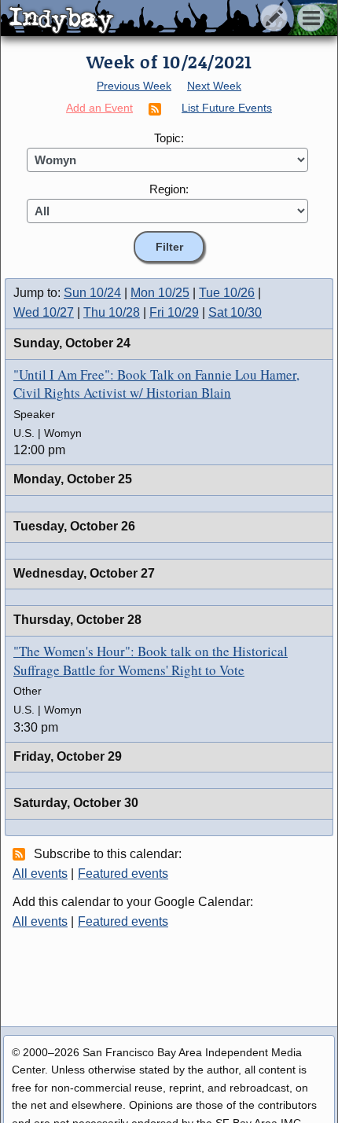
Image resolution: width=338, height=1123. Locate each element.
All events (40, 873)
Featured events (123, 873)
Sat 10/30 (235, 312)
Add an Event (99, 107)
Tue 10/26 (227, 292)
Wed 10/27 (43, 312)
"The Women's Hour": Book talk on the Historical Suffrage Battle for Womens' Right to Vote (150, 660)
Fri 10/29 (174, 312)
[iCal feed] (21, 853)
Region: (169, 189)
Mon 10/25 (159, 292)
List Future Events (227, 107)
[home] (147, 19)
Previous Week (134, 85)
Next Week (214, 85)
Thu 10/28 (111, 312)
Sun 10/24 (92, 292)
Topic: (169, 138)
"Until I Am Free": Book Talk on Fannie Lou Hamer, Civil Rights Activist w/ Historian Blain (156, 383)
